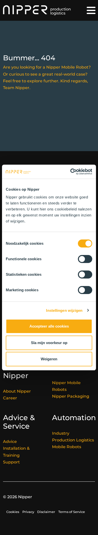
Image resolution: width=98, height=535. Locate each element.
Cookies (12, 512)
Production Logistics (73, 440)
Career (10, 398)
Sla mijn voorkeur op (49, 343)
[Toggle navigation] (91, 10)
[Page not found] (37, 10)
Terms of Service (71, 512)
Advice (10, 441)
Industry (60, 433)
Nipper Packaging (70, 396)
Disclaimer (46, 512)
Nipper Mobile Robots (66, 386)
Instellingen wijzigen (64, 310)
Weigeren (49, 359)
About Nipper (17, 391)
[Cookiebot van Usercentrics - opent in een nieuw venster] (70, 171)
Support (11, 462)
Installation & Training (16, 451)
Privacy (28, 512)
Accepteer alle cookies (49, 326)
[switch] (85, 259)
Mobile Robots (66, 446)
